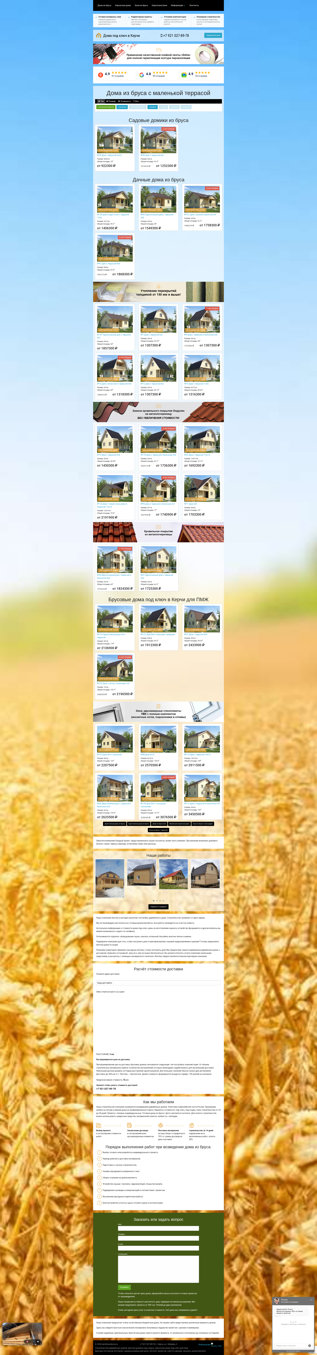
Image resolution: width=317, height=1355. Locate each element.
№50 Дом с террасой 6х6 (152, 155)
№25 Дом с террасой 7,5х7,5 (197, 455)
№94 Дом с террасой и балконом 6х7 (158, 504)
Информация (177, 5)
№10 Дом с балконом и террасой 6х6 (114, 384)
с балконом (122, 107)
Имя (119, 1224)
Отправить (124, 1287)
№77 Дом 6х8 (190, 504)
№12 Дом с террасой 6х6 (152, 384)
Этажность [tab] (125, 101)
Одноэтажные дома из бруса (139, 824)
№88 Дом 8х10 (147, 754)
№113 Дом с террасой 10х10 (197, 754)
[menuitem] (104, 5)
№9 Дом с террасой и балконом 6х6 (200, 335)
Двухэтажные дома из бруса (115, 824)
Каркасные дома (123, 5)
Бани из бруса (141, 5)
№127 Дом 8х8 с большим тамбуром (158, 634)
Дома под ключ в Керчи (121, 35)
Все (137, 101)
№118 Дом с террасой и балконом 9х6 (158, 455)
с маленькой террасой (106, 107)
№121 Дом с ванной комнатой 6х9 (200, 214)
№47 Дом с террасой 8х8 (108, 263)
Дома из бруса (104, 5)
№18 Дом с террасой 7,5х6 (196, 384)
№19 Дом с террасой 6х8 (108, 455)
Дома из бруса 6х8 (159, 824)
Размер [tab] (112, 101)
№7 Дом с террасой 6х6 (151, 335)
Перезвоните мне (213, 35)
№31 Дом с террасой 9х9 (195, 634)
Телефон (121, 1234)
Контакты (194, 5)
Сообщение (122, 1254)
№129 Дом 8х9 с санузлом (109, 754)
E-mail (120, 1244)
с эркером (152, 107)
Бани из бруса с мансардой (202, 824)
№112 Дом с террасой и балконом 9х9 (202, 803)
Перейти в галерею (158, 907)
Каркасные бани (159, 5)
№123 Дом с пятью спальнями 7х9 (113, 683)
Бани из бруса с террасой (158, 830)
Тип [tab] (102, 101)
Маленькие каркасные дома (179, 824)
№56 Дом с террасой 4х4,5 (109, 155)
